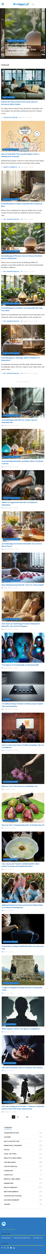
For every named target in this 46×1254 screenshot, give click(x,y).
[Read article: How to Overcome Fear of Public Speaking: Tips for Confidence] (23, 728)
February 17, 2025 (10, 508)
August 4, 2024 (9, 828)
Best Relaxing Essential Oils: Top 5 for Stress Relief (23, 585)
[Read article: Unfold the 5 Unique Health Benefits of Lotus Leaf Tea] (23, 929)
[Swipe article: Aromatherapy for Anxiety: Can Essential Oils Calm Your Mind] (23, 33)
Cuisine (7, 699)
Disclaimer (6, 1238)
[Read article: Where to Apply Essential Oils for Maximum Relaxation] (23, 485)
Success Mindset (11, 1200)
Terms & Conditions (22, 1238)
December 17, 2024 (11, 750)
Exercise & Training (13, 1145)
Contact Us (38, 1238)
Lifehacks (8, 1170)
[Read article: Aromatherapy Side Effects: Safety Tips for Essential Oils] (23, 403)
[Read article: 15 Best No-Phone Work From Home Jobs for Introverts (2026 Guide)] (23, 84)
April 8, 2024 (8, 1032)
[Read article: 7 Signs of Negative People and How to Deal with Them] (23, 970)
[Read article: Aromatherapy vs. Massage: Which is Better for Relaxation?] (23, 340)
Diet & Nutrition (10, 781)
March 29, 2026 (9, 1112)
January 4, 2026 (27, 167)
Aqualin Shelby (10, 117)
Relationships (10, 900)
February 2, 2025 (10, 668)
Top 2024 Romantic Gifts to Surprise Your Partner (22, 1068)
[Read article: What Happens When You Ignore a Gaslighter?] (23, 1012)
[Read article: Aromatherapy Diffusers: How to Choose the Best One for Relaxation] (23, 238)
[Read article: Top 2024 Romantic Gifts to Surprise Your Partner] (23, 1050)
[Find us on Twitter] (5, 1248)
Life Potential (11, 1166)
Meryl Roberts (10, 167)
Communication (10, 740)
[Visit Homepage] (21, 4)
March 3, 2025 (28, 271)
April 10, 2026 (26, 117)
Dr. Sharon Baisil (11, 219)
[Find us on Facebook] (2, 1248)
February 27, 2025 (30, 321)
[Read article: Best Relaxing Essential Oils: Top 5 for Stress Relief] (23, 568)
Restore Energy (11, 1191)
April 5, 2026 (27, 219)
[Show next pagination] (32, 1117)
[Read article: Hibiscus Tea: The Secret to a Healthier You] (23, 769)
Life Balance (9, 1102)
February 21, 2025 (10, 425)
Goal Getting (8, 97)
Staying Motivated (13, 1196)
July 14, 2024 (8, 952)
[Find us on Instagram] (8, 1248)
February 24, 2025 (30, 373)
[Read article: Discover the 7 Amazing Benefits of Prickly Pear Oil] (23, 808)
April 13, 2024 (9, 1070)
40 (27, 1117)
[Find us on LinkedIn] (14, 1248)
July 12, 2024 (8, 993)
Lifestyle (8, 1175)
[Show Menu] (3, 4)
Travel (7, 1204)
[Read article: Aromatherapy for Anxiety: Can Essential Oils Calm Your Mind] (23, 290)
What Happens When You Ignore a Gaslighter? (21, 1029)
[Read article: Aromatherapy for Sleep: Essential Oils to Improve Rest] (23, 186)
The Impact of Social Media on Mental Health (20, 665)
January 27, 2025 (10, 709)
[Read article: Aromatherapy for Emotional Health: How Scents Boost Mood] (23, 526)
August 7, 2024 (9, 789)
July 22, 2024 (8, 910)
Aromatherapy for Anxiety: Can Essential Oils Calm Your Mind (22, 49)
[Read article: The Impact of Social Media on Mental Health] (23, 648)
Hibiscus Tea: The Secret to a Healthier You (20, 786)
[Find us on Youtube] (11, 1248)
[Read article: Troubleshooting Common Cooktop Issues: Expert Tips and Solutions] (23, 686)
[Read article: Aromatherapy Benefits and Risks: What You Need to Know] (23, 444)
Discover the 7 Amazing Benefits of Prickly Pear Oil (23, 825)
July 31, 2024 (8, 869)
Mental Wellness (10, 149)
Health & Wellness (16, 43)
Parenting (9, 1183)
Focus (7, 1149)
